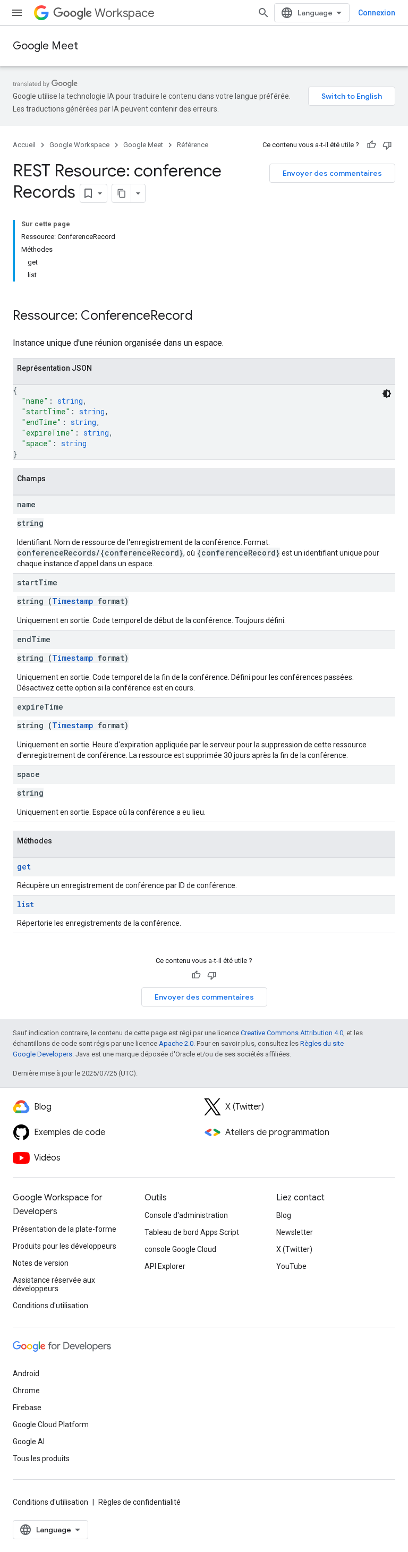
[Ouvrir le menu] (17, 12)
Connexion (376, 12)
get (24, 867)
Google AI (29, 1441)
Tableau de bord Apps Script (191, 1232)
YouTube (291, 1266)
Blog (283, 1215)
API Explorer (164, 1266)
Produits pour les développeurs (64, 1246)
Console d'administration (186, 1215)
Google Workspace (79, 145)
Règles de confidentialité (139, 1502)
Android (26, 1373)
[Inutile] (387, 145)
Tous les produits (41, 1458)
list (25, 904)
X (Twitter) (294, 1249)
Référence (192, 145)
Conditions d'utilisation (50, 1305)
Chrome (26, 1390)
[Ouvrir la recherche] (263, 12)
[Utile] (371, 145)
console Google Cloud (180, 1249)
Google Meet (45, 46)
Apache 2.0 (176, 1043)
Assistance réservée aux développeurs (54, 1284)
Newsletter (294, 1232)
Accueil (24, 145)
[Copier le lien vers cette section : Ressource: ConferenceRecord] (203, 316)
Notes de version (41, 1263)
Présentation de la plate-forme (64, 1229)
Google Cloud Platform (51, 1424)
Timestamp (73, 601)
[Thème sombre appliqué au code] (386, 393)
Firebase (27, 1407)
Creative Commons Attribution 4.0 (292, 1033)
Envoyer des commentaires (332, 173)
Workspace (125, 13)
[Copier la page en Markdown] (121, 193)
